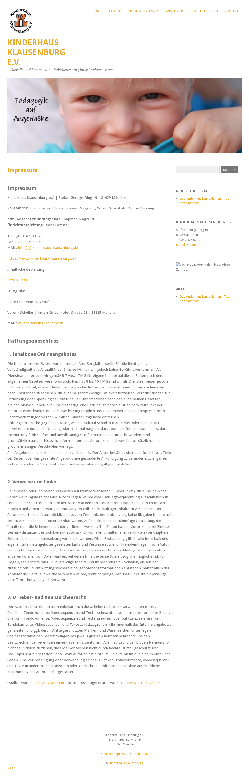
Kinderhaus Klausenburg (126, 763)
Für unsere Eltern (204, 11)
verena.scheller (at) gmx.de (41, 323)
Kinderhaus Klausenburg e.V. (36, 52)
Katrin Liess (17, 280)
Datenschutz (140, 754)
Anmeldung (175, 11)
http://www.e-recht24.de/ (138, 683)
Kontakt (231, 11)
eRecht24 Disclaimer (47, 683)
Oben (11, 768)
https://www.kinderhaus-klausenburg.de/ (41, 258)
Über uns (115, 11)
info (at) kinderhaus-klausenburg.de (48, 248)
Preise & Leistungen (143, 11)
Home (97, 11)
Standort (195, 244)
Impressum (121, 754)
